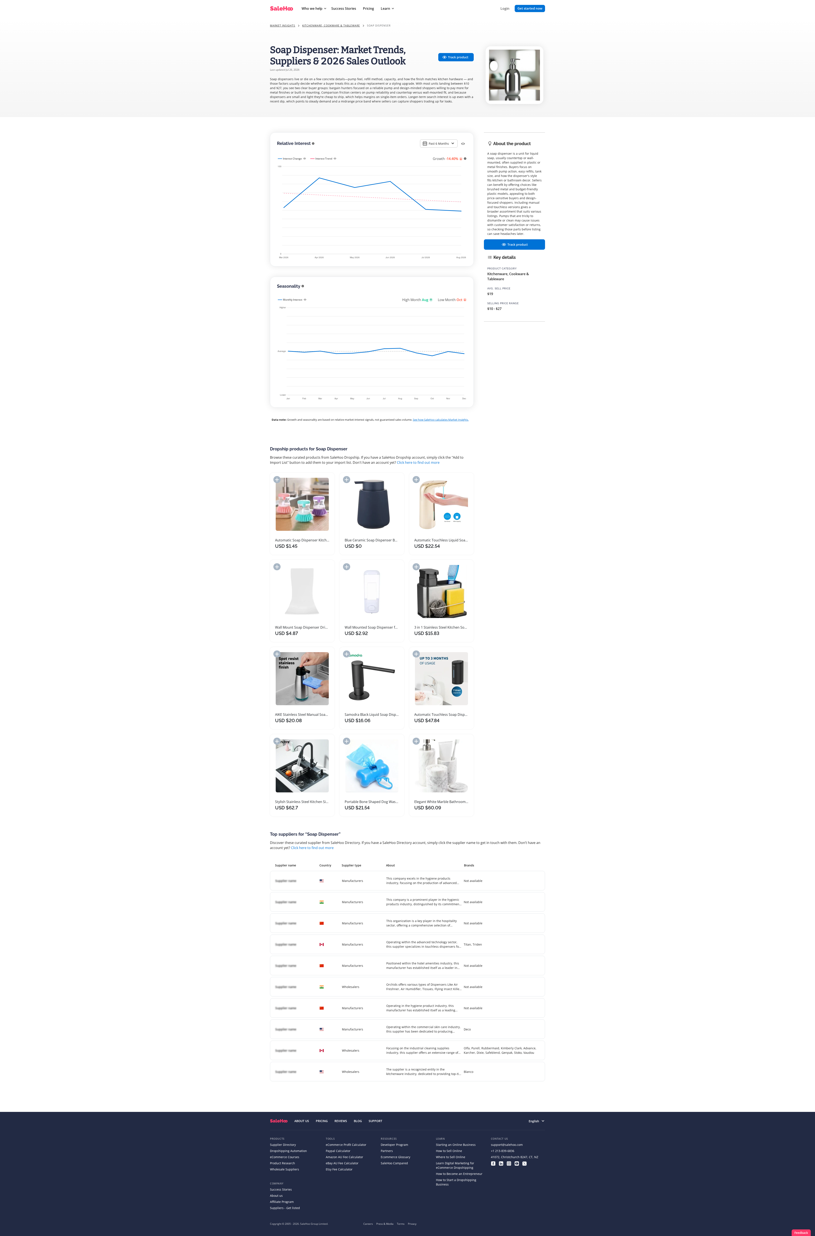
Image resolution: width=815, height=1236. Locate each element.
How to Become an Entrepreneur (459, 1174)
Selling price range (503, 303)
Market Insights (282, 25)
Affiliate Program (282, 1202)
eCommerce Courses (284, 1157)
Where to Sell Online (450, 1157)
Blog (358, 1121)
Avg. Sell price (498, 288)
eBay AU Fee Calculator (342, 1163)
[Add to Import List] (277, 479)
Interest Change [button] (292, 158)
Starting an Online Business (456, 1145)
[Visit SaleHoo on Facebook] (493, 1163)
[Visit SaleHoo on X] (524, 1163)
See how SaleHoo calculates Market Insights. (441, 420)
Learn (385, 8)
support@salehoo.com (507, 1145)
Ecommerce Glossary (395, 1157)
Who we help (312, 8)
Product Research (282, 1163)
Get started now (529, 8)
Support (375, 1121)
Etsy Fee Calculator (339, 1169)
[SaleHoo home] (279, 1121)
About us (276, 1196)
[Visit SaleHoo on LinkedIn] (501, 1163)
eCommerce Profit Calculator (346, 1145)
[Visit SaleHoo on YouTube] (516, 1163)
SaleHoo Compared (394, 1163)
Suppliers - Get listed (285, 1208)
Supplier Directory (283, 1145)
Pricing (368, 8)
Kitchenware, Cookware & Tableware (331, 25)
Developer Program (394, 1145)
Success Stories (343, 8)
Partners (387, 1151)
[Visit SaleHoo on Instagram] (509, 1163)
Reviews (340, 1121)
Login (504, 8)
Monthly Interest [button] (292, 299)
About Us (301, 1121)
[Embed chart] (463, 143)
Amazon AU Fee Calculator (344, 1157)
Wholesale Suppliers (284, 1169)
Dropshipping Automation (288, 1151)
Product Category (502, 268)
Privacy (412, 1224)
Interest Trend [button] (323, 158)
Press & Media (384, 1224)
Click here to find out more (418, 462)
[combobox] (439, 143)
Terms (401, 1224)
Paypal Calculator (338, 1151)
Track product (458, 57)
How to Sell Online (449, 1151)
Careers (368, 1224)
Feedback (801, 1233)
